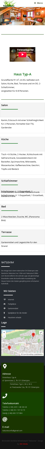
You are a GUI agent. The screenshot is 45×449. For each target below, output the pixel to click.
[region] (22, 16)
